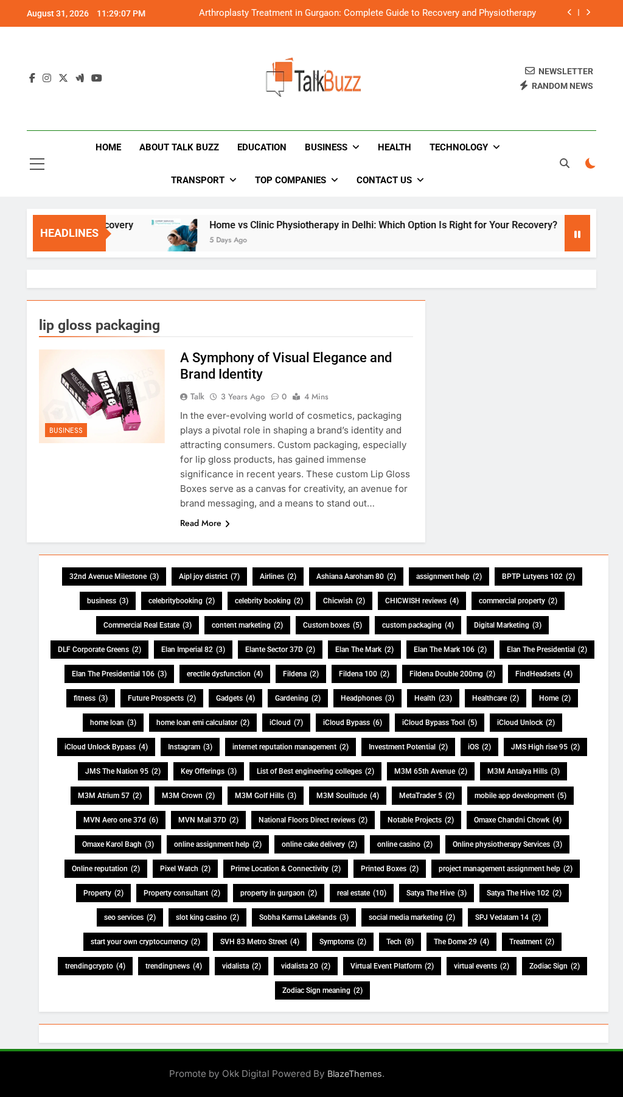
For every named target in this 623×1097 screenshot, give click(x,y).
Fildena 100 (364, 674)
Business (326, 147)
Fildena (301, 674)
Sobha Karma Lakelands (304, 917)
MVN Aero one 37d (120, 820)
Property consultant (182, 893)
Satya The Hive (436, 893)
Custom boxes (332, 625)
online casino (405, 844)
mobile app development (520, 795)
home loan (113, 722)
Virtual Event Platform (392, 966)
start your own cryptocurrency (145, 942)
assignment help (449, 576)
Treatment (531, 942)
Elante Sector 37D (280, 649)
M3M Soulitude (347, 795)
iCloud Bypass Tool (439, 722)
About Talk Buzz (179, 147)
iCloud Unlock (526, 722)
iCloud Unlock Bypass (106, 747)
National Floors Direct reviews (313, 820)
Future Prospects (162, 698)
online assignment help (218, 844)
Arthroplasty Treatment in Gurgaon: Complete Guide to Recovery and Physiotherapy (367, 13)
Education (262, 147)
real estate (361, 893)
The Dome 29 (461, 942)
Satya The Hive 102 (524, 893)
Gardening (298, 698)
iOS (479, 747)
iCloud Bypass (352, 722)
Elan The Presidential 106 (119, 674)
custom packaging (418, 625)
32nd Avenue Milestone (114, 576)
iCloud (286, 722)
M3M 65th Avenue (430, 771)
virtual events (481, 966)
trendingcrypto (95, 966)
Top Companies (290, 180)
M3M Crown (188, 795)
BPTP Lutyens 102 (538, 576)
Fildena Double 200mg (452, 674)
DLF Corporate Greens (99, 649)
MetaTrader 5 (426, 795)
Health (394, 147)
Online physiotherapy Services (507, 844)
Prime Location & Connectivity (286, 868)
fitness (91, 698)
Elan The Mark (364, 649)
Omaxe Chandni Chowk (518, 820)
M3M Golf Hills (265, 795)
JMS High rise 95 (545, 747)
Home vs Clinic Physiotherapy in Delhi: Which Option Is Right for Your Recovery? (369, 225)
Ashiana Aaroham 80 (356, 576)
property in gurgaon (278, 893)
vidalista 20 (305, 966)
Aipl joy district (209, 576)
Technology (459, 147)
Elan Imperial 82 (193, 649)
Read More (200, 523)
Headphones (367, 698)
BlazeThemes (354, 1073)
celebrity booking (269, 601)
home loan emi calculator (202, 722)
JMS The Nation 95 (123, 771)
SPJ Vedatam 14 (508, 917)
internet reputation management (290, 747)
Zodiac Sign (554, 966)
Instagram (190, 747)
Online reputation (106, 868)
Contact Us (384, 180)
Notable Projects (421, 820)
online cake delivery (319, 844)
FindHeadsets (544, 674)
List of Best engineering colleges (315, 771)
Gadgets (235, 698)
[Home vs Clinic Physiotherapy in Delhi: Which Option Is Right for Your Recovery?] (160, 241)
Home (108, 147)
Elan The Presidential (547, 649)
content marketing (247, 625)
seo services (130, 917)
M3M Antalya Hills (523, 771)
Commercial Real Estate (147, 625)
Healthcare (495, 698)
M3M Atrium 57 (110, 795)
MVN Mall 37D (208, 820)
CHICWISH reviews (422, 601)
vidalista (241, 966)
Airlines (278, 576)
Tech (400, 942)
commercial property (518, 601)
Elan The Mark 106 (450, 649)
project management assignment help (506, 868)
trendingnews (173, 966)
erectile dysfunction (225, 674)
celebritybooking (181, 601)
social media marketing (412, 917)
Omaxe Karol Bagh (118, 844)
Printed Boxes (390, 868)
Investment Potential (408, 747)
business (107, 601)
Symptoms (342, 942)
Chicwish (344, 601)
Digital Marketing (507, 625)
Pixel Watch (185, 868)
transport (197, 180)
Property (103, 893)
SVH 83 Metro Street (259, 942)
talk (197, 396)
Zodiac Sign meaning (322, 990)
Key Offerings (209, 771)
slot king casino (207, 917)
